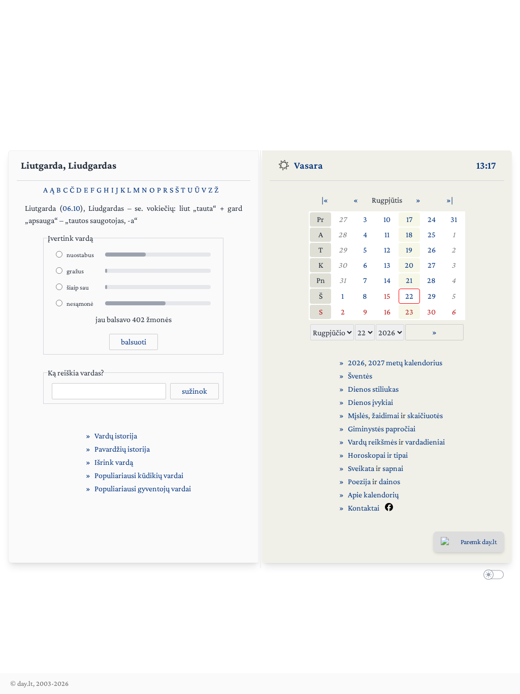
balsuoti (133, 341)
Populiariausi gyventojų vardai (142, 488)
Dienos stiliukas (373, 389)
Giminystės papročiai (381, 428)
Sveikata (361, 468)
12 (387, 249)
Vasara (308, 165)
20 (409, 265)
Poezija (359, 481)
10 (387, 219)
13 (387, 265)
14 (387, 280)
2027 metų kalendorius (405, 362)
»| (449, 200)
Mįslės (358, 415)
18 (409, 234)
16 (387, 311)
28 (342, 234)
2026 (356, 362)
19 (409, 249)
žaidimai (385, 415)
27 (342, 219)
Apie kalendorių (373, 494)
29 (343, 249)
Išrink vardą (113, 462)
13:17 (486, 165)
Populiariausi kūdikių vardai (138, 475)
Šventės (360, 375)
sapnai (392, 468)
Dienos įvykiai (370, 402)
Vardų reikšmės (372, 441)
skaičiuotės (425, 415)
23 (409, 311)
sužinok (194, 391)
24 (432, 219)
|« (324, 200)
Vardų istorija (115, 435)
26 (432, 249)
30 (342, 265)
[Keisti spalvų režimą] (491, 576)
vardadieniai (425, 441)
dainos (389, 481)
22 (409, 296)
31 (453, 219)
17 (409, 219)
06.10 (71, 208)
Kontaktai (363, 507)
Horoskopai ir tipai (378, 455)
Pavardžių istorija (122, 449)
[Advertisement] (260, 71)
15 (387, 296)
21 (409, 280)
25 (432, 234)
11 (386, 234)
